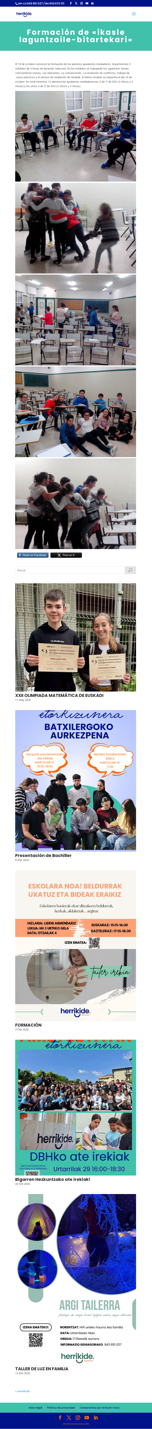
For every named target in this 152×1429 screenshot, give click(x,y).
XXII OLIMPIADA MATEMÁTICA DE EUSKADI (59, 695)
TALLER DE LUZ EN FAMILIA (41, 1369)
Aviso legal (35, 1407)
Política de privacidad (61, 1407)
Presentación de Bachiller (43, 855)
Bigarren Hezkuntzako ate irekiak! (52, 1179)
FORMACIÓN (28, 1025)
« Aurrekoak (22, 1391)
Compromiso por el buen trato (100, 1407)
